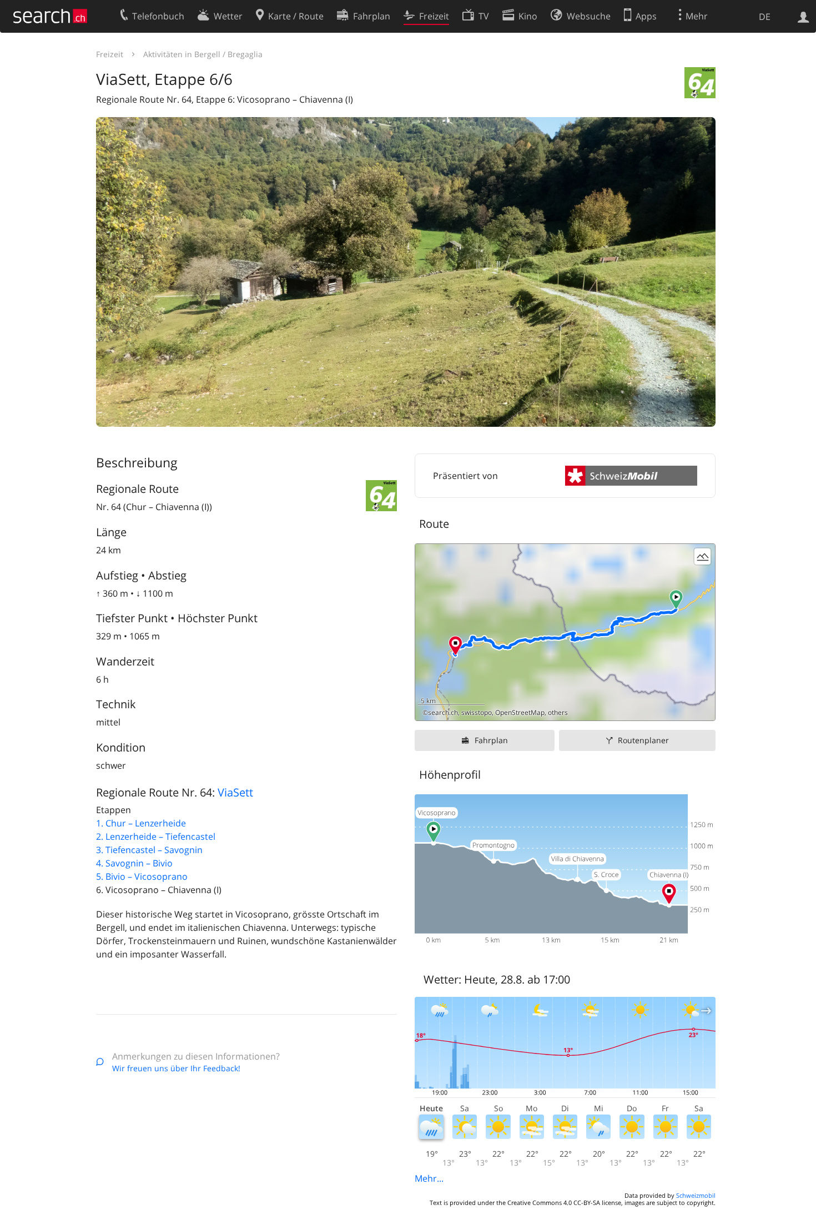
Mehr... (429, 1178)
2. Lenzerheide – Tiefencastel (155, 836)
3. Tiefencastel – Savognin (149, 850)
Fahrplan (491, 740)
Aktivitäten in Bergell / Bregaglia (203, 54)
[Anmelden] (803, 16)
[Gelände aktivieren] (702, 556)
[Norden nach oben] (702, 708)
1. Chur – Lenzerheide (141, 823)
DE (764, 17)
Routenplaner (643, 740)
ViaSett (235, 792)
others (558, 712)
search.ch (443, 712)
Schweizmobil (696, 1195)
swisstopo (476, 712)
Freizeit (109, 54)
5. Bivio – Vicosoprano (142, 876)
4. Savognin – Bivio (134, 863)
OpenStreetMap (520, 712)
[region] (565, 632)
